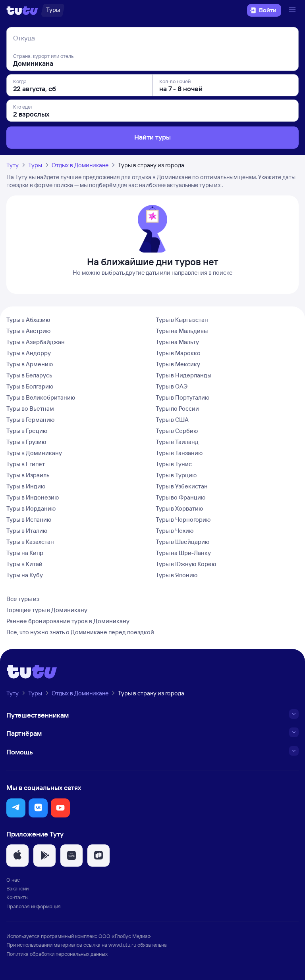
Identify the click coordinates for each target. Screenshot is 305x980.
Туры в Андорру (28, 353)
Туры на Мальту (177, 342)
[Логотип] (22, 10)
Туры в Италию (26, 530)
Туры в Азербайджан (35, 342)
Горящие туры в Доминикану (46, 610)
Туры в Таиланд (177, 442)
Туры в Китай (24, 564)
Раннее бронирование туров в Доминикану (67, 621)
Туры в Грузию (26, 442)
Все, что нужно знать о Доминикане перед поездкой (80, 632)
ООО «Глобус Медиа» (124, 936)
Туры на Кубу (24, 575)
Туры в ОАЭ (171, 386)
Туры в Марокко (178, 353)
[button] (15, 807)
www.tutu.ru (122, 945)
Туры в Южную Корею (186, 564)
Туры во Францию (180, 497)
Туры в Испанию (28, 519)
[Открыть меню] (293, 10)
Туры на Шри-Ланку (183, 553)
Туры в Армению (29, 364)
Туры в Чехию (174, 530)
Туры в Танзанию (179, 453)
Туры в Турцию (176, 475)
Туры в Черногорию (183, 519)
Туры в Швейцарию (182, 542)
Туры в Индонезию (32, 497)
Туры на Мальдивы (182, 331)
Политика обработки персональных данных (57, 954)
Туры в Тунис (174, 464)
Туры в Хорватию (179, 508)
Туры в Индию (25, 486)
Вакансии (17, 888)
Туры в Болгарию (29, 386)
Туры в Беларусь (29, 375)
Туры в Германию (30, 419)
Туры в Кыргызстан (182, 319)
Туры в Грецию (26, 430)
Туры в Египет (25, 464)
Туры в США (172, 419)
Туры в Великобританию (40, 397)
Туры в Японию (176, 575)
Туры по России (177, 408)
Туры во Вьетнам (30, 408)
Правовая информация (33, 906)
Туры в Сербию (177, 430)
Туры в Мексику (178, 364)
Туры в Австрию (28, 331)
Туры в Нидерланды (183, 375)
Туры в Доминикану (34, 453)
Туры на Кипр (24, 553)
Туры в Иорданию (31, 508)
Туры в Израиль (28, 475)
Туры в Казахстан (30, 542)
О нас (13, 880)
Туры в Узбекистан (182, 486)
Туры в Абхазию (28, 319)
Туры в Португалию (182, 397)
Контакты (17, 897)
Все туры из (22, 599)
